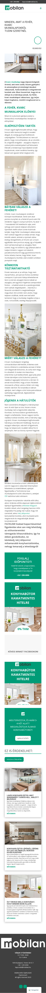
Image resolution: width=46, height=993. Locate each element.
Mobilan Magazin (30, 505)
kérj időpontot (24, 513)
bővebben (11, 813)
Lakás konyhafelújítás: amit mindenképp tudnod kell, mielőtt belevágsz (23, 797)
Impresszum (23, 975)
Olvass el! (36, 48)
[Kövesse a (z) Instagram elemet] (25, 986)
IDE (6, 496)
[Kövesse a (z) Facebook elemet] (21, 986)
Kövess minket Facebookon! (23, 651)
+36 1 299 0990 (14, 2)
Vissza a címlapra (14, 759)
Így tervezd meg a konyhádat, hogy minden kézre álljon (21, 903)
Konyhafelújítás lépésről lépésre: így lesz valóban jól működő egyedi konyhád (23, 850)
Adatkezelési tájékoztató (23, 973)
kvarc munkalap (13, 82)
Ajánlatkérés (23, 738)
